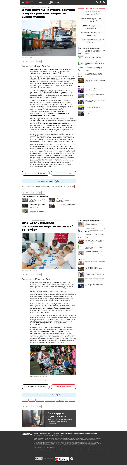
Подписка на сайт (45, 433)
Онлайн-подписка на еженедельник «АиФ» (85, 433)
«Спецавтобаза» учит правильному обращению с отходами (36, 211)
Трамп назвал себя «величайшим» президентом (94, 285)
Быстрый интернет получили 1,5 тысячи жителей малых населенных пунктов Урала (91, 34)
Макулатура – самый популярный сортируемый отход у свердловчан (38, 200)
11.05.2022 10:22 (25, 7)
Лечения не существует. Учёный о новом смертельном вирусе (94, 252)
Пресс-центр (55, 433)
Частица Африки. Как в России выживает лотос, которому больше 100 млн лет (94, 75)
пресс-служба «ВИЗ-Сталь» (29, 270)
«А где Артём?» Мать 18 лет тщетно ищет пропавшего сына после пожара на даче (94, 57)
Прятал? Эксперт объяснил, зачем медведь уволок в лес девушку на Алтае (94, 236)
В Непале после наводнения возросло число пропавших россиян (95, 268)
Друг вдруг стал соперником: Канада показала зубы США (95, 101)
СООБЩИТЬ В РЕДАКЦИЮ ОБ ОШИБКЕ (53, 435)
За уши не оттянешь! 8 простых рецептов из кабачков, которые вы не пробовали (95, 80)
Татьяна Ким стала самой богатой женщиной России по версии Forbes (94, 273)
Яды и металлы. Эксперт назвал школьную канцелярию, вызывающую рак (93, 224)
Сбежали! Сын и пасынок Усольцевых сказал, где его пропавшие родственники (95, 52)
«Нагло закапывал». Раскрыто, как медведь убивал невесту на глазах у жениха (94, 63)
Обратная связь (38, 435)
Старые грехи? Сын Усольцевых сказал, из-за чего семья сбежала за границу (94, 69)
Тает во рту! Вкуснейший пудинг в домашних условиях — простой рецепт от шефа (94, 242)
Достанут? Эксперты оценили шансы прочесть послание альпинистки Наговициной (95, 230)
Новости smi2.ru (27, 428)
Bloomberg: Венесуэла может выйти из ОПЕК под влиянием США (94, 106)
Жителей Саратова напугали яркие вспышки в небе (94, 95)
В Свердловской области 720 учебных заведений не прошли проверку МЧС (92, 27)
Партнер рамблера (48, 458)
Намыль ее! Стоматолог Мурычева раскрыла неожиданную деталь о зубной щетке (94, 247)
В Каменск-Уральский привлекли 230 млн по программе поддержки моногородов (91, 41)
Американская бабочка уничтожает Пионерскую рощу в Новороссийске (94, 279)
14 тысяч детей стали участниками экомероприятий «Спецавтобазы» (65, 205)
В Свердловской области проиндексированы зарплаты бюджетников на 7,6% (91, 13)
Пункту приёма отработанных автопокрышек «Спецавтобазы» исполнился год (37, 206)
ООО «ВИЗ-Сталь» (40, 380)
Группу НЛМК (36, 284)
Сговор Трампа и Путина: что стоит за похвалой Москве (94, 89)
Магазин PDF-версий (66, 433)
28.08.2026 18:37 (26, 220)
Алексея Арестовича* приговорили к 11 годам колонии (95, 262)
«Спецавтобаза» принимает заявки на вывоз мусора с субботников (63, 200)
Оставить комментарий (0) (63, 173)
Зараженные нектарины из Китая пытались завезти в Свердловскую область (91, 20)
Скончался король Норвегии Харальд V (92, 112)
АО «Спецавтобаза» (27, 57)
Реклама (36, 433)
